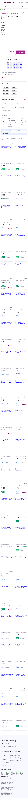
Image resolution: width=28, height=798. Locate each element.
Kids (6, 12)
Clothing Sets (4, 13)
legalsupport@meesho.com (6, 793)
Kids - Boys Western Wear (16, 12)
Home (2, 12)
